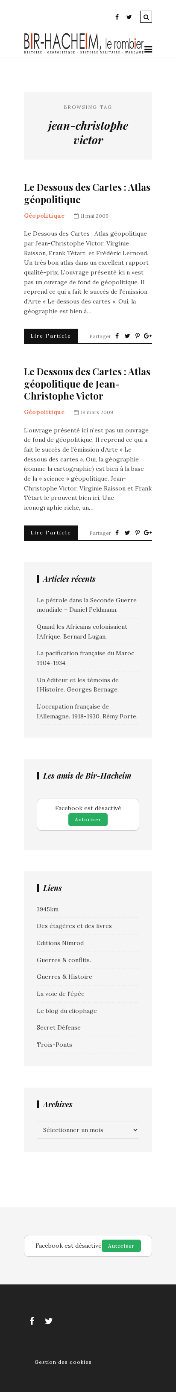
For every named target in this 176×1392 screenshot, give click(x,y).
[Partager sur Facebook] (117, 336)
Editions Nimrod (60, 943)
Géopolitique (44, 215)
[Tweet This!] (127, 336)
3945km (48, 909)
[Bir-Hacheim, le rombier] (84, 52)
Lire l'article (50, 336)
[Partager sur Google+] (148, 336)
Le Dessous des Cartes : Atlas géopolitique (87, 193)
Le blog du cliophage (67, 1011)
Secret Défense (59, 1027)
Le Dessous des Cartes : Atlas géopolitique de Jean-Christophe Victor (87, 383)
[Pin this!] (137, 336)
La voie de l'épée (61, 994)
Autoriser (88, 819)
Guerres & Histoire (64, 977)
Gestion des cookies (63, 1362)
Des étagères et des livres (74, 926)
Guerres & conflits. (64, 960)
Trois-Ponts (54, 1044)
